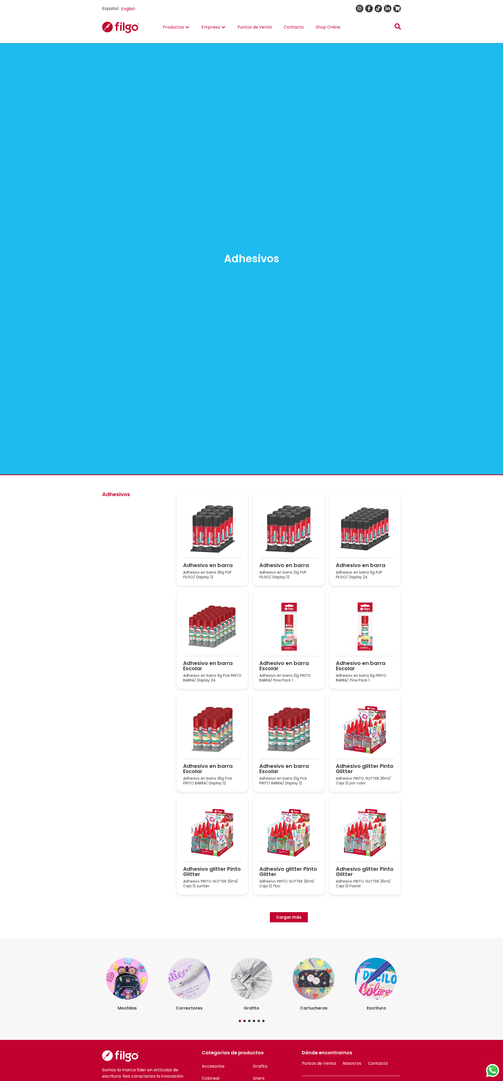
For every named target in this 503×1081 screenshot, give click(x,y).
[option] (128, 9)
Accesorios (213, 1066)
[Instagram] (359, 8)
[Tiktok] (378, 8)
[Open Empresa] (223, 27)
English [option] (128, 9)
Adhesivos (116, 494)
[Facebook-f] (369, 8)
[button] (240, 1021)
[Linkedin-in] (387, 8)
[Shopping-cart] (397, 8)
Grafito (260, 1066)
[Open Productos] (187, 27)
